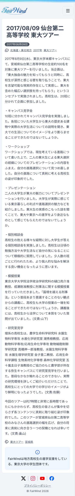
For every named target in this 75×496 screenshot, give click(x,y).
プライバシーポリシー (37, 485)
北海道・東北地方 (21, 50)
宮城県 (29, 441)
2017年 (37, 50)
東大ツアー (50, 50)
